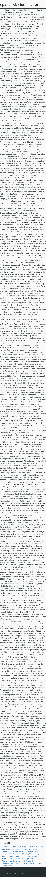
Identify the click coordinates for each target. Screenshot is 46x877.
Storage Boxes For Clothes (26, 849)
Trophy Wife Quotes (27, 863)
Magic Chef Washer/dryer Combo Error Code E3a (17, 859)
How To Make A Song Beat (20, 856)
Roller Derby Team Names (26, 847)
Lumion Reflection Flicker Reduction (19, 857)
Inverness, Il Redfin (20, 854)
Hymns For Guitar (9, 847)
